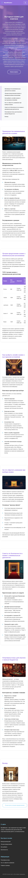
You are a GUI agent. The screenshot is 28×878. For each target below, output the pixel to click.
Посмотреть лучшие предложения (14, 805)
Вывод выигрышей (5, 841)
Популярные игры (5, 860)
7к (14, 57)
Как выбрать (4, 847)
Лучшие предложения (6, 844)
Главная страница (5, 865)
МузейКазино (8, 2)
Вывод (6, 116)
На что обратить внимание (7, 862)
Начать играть (14, 72)
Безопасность (4, 849)
